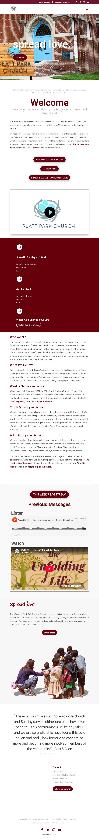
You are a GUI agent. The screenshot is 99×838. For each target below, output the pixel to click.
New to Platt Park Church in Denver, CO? (34, 819)
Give (18, 302)
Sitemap (55, 823)
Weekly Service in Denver (28, 386)
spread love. (42, 44)
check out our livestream (21, 463)
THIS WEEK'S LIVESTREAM (49, 494)
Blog (62, 823)
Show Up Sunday (63, 788)
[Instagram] (84, 2)
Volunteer (20, 299)
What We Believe (21, 365)
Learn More (49, 632)
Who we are (18, 337)
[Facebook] (76, 2)
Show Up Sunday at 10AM (31, 257)
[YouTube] (88, 2)
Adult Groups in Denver (26, 435)
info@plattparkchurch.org (39, 466)
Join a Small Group (24, 296)
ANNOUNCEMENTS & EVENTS (50, 159)
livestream (48, 394)
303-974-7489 (45, 2)
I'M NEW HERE (49, 168)
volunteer (20, 57)
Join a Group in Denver (40, 823)
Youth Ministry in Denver (27, 407)
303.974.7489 (58, 771)
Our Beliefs (56, 819)
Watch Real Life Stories (28, 324)
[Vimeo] (80, 2)
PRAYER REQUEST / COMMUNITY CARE (49, 177)
